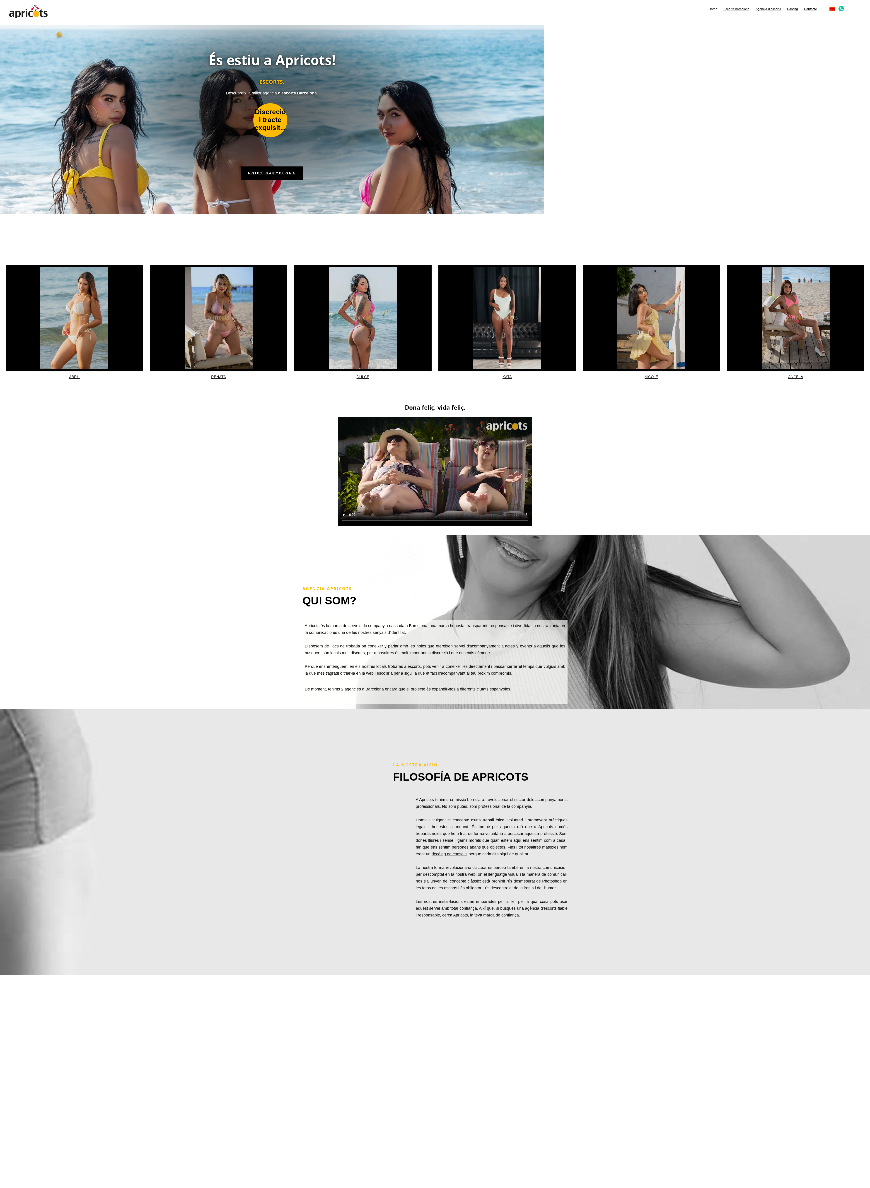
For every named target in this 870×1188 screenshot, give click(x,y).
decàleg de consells (449, 854)
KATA (507, 377)
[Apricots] (28, 11)
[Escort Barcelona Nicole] (651, 318)
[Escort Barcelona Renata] (219, 318)
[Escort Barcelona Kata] (507, 318)
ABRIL (74, 377)
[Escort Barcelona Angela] (796, 318)
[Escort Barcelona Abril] (74, 318)
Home (713, 9)
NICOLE (651, 377)
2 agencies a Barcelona (362, 689)
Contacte (810, 9)
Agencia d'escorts (768, 9)
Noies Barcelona (272, 173)
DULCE (363, 377)
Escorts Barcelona (736, 9)
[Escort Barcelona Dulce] (363, 318)
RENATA (218, 377)
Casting (792, 9)
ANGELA (795, 377)
